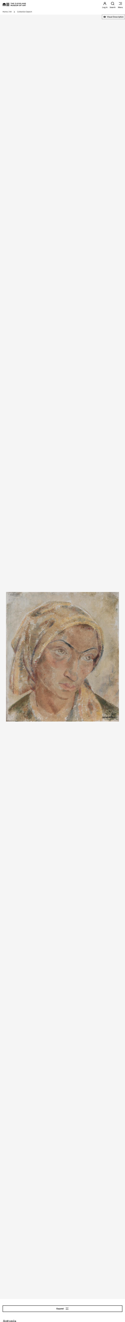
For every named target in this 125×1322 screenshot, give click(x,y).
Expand (60, 1308)
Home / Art (7, 12)
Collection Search (24, 12)
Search (113, 7)
